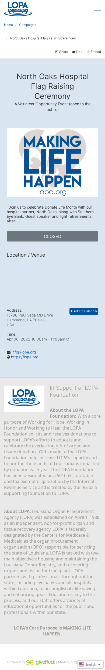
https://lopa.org (24, 357)
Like (79, 52)
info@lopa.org (24, 352)
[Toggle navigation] (97, 9)
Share (63, 52)
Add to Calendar (85, 311)
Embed (96, 52)
